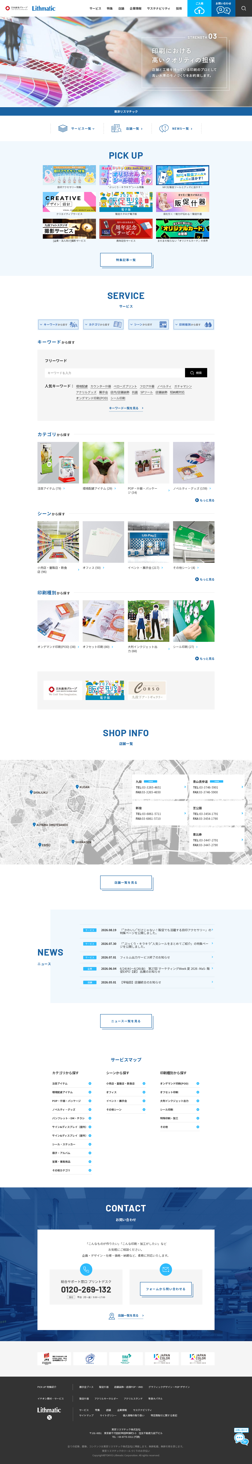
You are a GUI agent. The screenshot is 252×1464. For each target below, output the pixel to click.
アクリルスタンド (133, 1398)
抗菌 (135, 392)
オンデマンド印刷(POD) (92, 398)
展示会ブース (86, 1387)
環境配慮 (82, 386)
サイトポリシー (108, 1415)
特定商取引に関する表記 (164, 1415)
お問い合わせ (223, 3)
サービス (95, 8)
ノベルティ (164, 386)
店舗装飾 (161, 392)
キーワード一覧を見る (124, 408)
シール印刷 (118, 398)
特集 (110, 8)
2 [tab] (235, 103)
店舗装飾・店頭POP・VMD (128, 1387)
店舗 (121, 8)
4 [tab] (243, 103)
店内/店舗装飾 (120, 392)
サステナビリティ (158, 8)
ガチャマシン (183, 386)
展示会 (103, 392)
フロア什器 (147, 386)
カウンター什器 (100, 386)
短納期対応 (177, 392)
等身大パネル (155, 1398)
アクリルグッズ (86, 392)
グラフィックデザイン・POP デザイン (169, 1387)
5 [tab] (246, 103)
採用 (179, 8)
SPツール (146, 392)
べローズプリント (125, 386)
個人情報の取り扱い (133, 1415)
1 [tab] (232, 103)
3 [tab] (239, 103)
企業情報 (135, 8)
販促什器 (104, 1387)
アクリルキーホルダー (106, 1398)
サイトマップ (86, 1415)
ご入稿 (199, 3)
